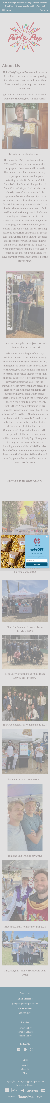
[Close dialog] (47, 536)
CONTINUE (37, 564)
